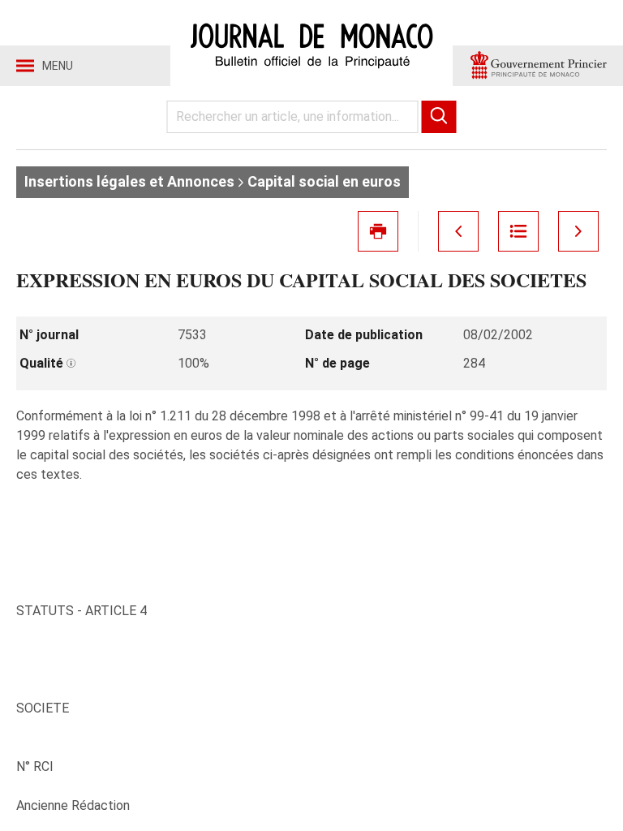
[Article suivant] (578, 231)
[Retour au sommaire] (518, 231)
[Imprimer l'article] (378, 231)
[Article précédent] (458, 231)
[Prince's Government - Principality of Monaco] (538, 65)
